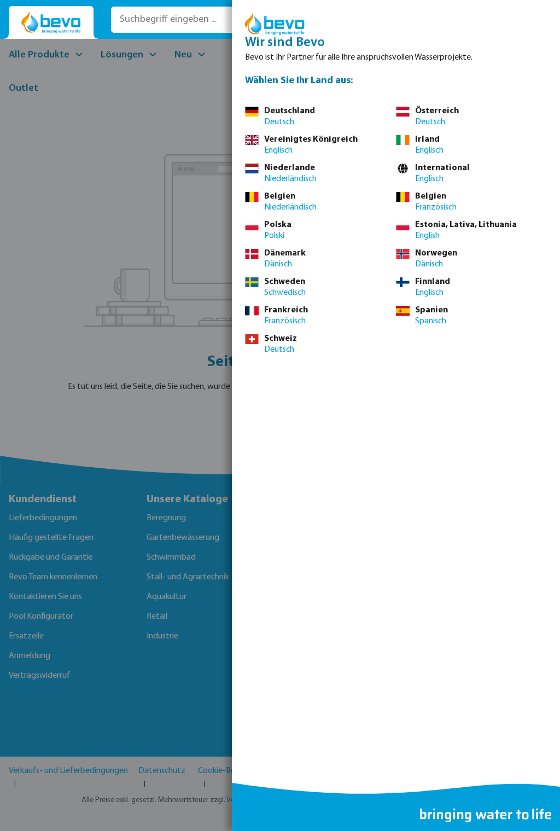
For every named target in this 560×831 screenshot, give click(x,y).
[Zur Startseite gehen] (51, 22)
